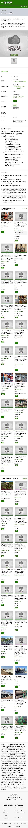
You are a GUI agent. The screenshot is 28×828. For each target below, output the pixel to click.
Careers (5, 815)
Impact (4, 810)
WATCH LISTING (16, 108)
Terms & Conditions (6, 823)
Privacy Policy (16, 823)
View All (25, 208)
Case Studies (6, 818)
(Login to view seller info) (19, 81)
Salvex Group (15, 826)
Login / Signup (23, 6)
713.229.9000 (19, 807)
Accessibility (23, 823)
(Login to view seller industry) (19, 87)
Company (5, 807)
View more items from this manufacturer (18, 97)
